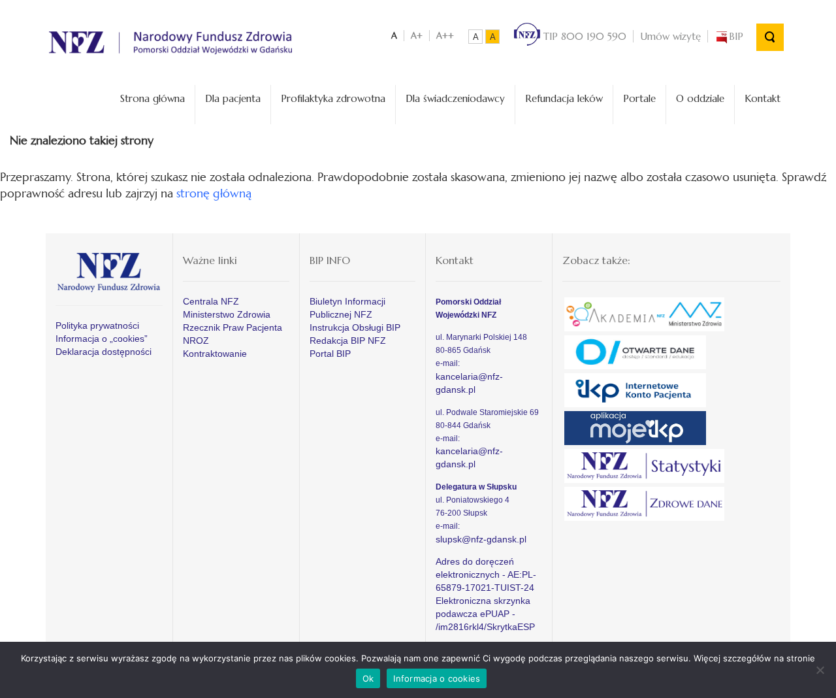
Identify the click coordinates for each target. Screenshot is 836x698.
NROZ (196, 340)
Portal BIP (330, 353)
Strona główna (152, 98)
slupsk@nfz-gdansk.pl (481, 539)
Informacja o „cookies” (102, 338)
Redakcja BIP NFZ (348, 340)
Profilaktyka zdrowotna (333, 98)
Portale (639, 98)
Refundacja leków (564, 98)
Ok (368, 678)
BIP (736, 36)
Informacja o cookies (436, 678)
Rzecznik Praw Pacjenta (232, 327)
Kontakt (762, 98)
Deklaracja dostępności (104, 351)
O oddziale (700, 98)
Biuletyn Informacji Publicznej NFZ (347, 308)
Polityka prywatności (97, 325)
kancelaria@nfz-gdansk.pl (469, 383)
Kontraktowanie (215, 353)
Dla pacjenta (233, 98)
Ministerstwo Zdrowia (226, 314)
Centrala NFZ (211, 301)
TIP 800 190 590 (583, 36)
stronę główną (213, 193)
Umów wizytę (670, 36)
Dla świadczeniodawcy (455, 98)
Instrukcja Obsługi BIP (355, 327)
